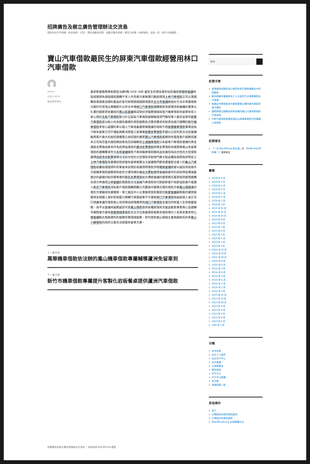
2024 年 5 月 (218, 276)
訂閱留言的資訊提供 (222, 418)
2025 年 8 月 (218, 223)
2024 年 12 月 (219, 249)
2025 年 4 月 (218, 238)
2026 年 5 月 (218, 189)
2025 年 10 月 (219, 215)
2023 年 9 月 (218, 306)
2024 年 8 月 (219, 264)
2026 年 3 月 (218, 196)
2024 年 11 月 (219, 253)
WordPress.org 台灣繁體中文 (228, 421)
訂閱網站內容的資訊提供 (224, 414)
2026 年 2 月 (218, 200)
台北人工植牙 (219, 354)
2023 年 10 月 (219, 302)
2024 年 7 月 (218, 268)
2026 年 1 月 (218, 204)
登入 (214, 410)
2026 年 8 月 (218, 178)
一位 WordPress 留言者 (227, 148)
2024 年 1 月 (218, 291)
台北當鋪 (216, 362)
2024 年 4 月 (219, 279)
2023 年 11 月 (219, 298)
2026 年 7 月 (218, 181)
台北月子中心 (54, 101)
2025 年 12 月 (219, 208)
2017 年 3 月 (218, 325)
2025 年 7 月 (218, 227)
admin (51, 91)
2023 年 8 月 (218, 309)
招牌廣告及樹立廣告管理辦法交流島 (87, 27)
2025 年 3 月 (218, 242)
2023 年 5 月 (218, 321)
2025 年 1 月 (218, 245)
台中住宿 (216, 350)
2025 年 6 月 (218, 230)
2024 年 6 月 (219, 272)
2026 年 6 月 (218, 185)
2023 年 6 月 (218, 317)
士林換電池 (217, 365)
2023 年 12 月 (219, 294)
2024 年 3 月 (219, 283)
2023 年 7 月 (218, 313)
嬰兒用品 (216, 369)
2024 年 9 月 (219, 261)
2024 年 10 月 (219, 257)
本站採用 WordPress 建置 (102, 447)
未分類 (215, 381)
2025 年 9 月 (218, 219)
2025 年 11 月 (219, 212)
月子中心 (216, 373)
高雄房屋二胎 (219, 384)
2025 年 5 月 (218, 234)
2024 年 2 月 (219, 287)
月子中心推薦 (219, 377)
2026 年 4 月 (219, 193)
